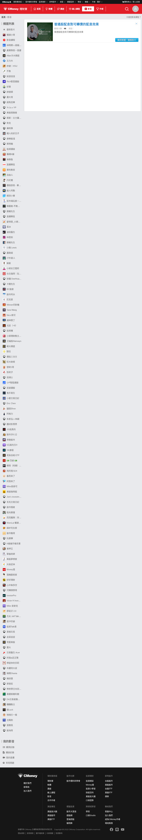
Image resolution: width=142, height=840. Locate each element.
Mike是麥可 (12, 486)
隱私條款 (21, 833)
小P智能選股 (12, 382)
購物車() (127, 2)
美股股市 (109, 785)
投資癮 (10, 330)
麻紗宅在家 (12, 528)
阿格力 (10, 414)
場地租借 (109, 823)
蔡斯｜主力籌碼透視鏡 (15, 118)
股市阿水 (11, 294)
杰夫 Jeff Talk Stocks (15, 616)
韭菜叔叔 (11, 637)
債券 (107, 796)
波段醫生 (11, 232)
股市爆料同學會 (31, 2)
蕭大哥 (10, 97)
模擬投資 (70, 2)
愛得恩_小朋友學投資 (15, 222)
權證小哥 (11, 35)
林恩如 (10, 237)
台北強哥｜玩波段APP (15, 273)
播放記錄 (10, 752)
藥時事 (10, 128)
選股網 (69, 815)
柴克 (9, 123)
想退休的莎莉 (13, 663)
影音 (90, 9)
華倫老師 (11, 554)
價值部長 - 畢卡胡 (15, 185)
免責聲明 (59, 833)
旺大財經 (11, 362)
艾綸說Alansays (14, 341)
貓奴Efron (11, 408)
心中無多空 (12, 585)
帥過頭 (10, 92)
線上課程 (76, 9)
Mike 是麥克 (12, 606)
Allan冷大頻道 (13, 55)
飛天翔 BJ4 (12, 471)
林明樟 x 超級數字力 (15, 45)
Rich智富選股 (13, 81)
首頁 (39, 9)
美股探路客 (12, 112)
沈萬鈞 (10, 720)
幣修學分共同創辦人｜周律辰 (15, 689)
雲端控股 (70, 819)
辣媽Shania (12, 673)
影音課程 (11, 40)
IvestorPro (11, 595)
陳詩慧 (10, 678)
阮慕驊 (10, 538)
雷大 (9, 647)
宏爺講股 (11, 388)
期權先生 (11, 211)
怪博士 (10, 377)
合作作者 (51, 800)
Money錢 (11, 569)
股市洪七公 (12, 434)
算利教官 (11, 170)
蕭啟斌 (10, 253)
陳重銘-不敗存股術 (15, 206)
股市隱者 (11, 507)
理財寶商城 (17, 2)
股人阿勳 (11, 190)
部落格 (26, 787)
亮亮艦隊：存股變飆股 (15, 517)
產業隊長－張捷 (14, 50)
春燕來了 (11, 476)
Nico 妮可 (11, 315)
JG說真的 (11, 429)
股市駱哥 (11, 533)
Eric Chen (11, 403)
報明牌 (69, 823)
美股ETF (108, 792)
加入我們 (27, 791)
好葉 (9, 87)
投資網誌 (90, 781)
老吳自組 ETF (13, 455)
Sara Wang (12, 310)
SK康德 (10, 450)
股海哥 (10, 730)
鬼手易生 (11, 393)
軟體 (50, 9)
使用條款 (30, 833)
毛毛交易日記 (13, 502)
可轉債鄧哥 (12, 590)
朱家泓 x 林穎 (13, 419)
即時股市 (52, 2)
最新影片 (11, 29)
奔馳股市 (11, 440)
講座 (62, 9)
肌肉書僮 (11, 512)
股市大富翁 (71, 811)
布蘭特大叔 (12, 668)
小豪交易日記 (13, 398)
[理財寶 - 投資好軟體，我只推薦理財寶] (15, 9)
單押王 (10, 548)
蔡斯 (9, 263)
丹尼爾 (10, 180)
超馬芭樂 (11, 102)
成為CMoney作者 (112, 819)
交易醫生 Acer (13, 652)
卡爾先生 (11, 284)
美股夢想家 (12, 559)
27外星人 (11, 258)
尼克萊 (10, 299)
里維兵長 (11, 632)
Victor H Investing (15, 600)
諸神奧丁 (11, 320)
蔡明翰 (10, 144)
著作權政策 (40, 833)
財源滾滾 (11, 76)
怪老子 (10, 372)
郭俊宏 (10, 683)
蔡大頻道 (11, 346)
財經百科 (90, 792)
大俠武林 (11, 564)
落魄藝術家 (12, 575)
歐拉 (9, 351)
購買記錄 (10, 747)
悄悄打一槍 (12, 715)
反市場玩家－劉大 (15, 201)
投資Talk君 (12, 626)
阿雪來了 (11, 481)
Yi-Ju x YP (11, 107)
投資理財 (42, 2)
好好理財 (11, 580)
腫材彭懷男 (12, 424)
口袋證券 (90, 800)
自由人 (10, 175)
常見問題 (10, 763)
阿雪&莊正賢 (12, 658)
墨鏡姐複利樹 (13, 694)
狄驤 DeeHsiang (14, 279)
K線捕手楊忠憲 (14, 543)
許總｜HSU (12, 66)
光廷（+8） (12, 325)
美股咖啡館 (12, 491)
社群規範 (50, 833)
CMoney (5, 2)
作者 (101, 9)
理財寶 (50, 781)
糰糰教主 (11, 704)
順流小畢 (11, 195)
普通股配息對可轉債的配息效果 (76, 24)
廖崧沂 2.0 (11, 611)
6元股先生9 (12, 445)
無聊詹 (10, 159)
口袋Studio (91, 815)
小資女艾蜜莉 (13, 268)
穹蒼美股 (11, 642)
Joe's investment (14, 497)
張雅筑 (10, 725)
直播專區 (11, 164)
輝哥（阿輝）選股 (15, 465)
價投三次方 (12, 356)
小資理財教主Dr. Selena (15, 336)
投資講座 (11, 149)
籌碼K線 (10, 154)
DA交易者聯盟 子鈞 (15, 699)
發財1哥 (10, 367)
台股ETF (108, 788)
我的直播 (10, 757)
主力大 (10, 61)
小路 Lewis (12, 247)
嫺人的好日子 (13, 133)
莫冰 (9, 227)
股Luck (10, 709)
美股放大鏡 (91, 796)
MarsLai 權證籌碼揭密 (15, 523)
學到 (88, 811)
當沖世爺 (11, 621)
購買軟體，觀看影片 (126, 40)
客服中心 (109, 811)
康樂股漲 (11, 138)
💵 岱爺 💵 (12, 460)
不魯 (9, 71)
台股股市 (109, 781)
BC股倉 (10, 289)
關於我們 (27, 783)
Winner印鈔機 (13, 305)
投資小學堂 (91, 788)
